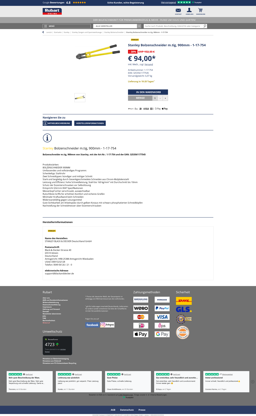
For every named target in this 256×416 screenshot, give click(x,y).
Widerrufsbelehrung (51, 302)
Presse (142, 409)
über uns (46, 298)
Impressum (47, 307)
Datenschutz (127, 409)
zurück (49, 32)
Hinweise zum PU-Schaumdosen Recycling (59, 363)
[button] (178, 10)
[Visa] (162, 319)
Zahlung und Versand (51, 309)
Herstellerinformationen (90, 123)
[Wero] (140, 311)
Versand (149, 64)
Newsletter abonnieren (52, 314)
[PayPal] (162, 311)
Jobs (44, 316)
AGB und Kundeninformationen (55, 300)
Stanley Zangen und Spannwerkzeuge (87, 32)
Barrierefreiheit (49, 320)
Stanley (66, 32)
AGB (113, 409)
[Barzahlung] (140, 302)
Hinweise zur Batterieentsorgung (56, 358)
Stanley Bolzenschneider (114, 32)
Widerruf (46, 323)
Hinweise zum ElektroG (52, 361)
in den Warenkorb (148, 92)
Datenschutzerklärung (51, 305)
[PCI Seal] (182, 338)
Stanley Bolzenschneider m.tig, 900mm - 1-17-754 (147, 32)
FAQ (44, 318)
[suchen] (205, 26)
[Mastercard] (140, 319)
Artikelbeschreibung (59, 123)
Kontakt (46, 311)
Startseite (57, 32)
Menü (52, 26)
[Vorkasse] (162, 302)
